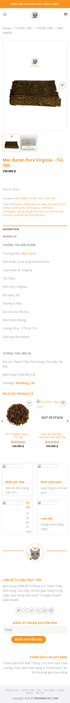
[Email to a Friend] (38, 611)
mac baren (53, 204)
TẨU (39, 690)
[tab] (35, 229)
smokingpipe (10, 211)
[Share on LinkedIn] (51, 611)
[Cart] (65, 14)
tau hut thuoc (52, 211)
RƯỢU (29, 693)
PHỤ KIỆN (49, 690)
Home (7, 28)
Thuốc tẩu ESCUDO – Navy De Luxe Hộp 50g (52, 436)
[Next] (61, 86)
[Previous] (8, 86)
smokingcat (47, 207)
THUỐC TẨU (23, 28)
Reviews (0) (9, 236)
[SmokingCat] (35, 14)
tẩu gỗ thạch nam (34, 211)
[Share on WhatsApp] (19, 611)
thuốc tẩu (23, 215)
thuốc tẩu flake (37, 215)
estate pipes (15, 204)
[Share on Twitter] (32, 611)
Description (11, 229)
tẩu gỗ (21, 211)
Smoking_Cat (25, 383)
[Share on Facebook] (25, 611)
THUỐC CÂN (35, 198)
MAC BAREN (21, 198)
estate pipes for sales (35, 204)
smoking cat (17, 207)
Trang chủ (12, 690)
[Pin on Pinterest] (45, 611)
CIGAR (60, 690)
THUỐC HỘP (44, 28)
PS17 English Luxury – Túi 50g (18, 436)
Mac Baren (29, 253)
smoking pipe (32, 207)
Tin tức (40, 693)
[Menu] (5, 14)
